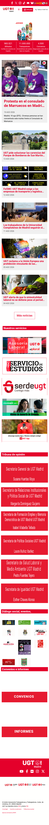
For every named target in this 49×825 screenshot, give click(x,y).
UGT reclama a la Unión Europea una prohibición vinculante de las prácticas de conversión (23, 262)
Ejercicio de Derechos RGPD (9, 812)
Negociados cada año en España (41, 50)
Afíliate (29, 10)
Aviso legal (5, 809)
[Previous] (4, 31)
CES (19, 806)
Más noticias (24, 315)
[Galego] (43, 3)
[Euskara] (46, 3)
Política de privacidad (29, 809)
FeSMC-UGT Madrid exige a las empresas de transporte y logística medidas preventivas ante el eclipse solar (23, 190)
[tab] (18, 35)
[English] (34, 3)
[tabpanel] (24, 31)
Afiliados (8, 46)
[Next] (45, 31)
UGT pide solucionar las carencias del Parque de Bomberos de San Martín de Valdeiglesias (24, 154)
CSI (27, 806)
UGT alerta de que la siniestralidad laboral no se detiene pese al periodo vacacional (23, 298)
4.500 (41, 43)
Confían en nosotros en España (8, 50)
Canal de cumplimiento (15, 809)
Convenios (41, 46)
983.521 (8, 43)
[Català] (40, 3)
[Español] (37, 3)
